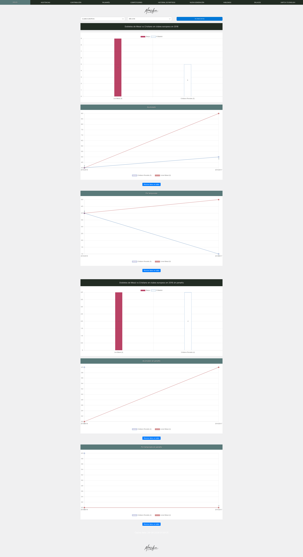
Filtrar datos (199, 19)
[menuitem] (15, 2)
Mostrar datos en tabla (151, 184)
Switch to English (288, 2)
